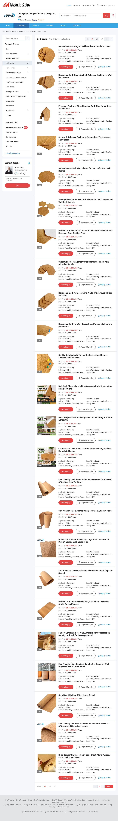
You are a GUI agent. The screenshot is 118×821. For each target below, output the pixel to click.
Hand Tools (10, 110)
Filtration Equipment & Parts (16, 77)
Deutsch (61, 805)
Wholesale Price (69, 800)
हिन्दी (96, 805)
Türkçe (110, 805)
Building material (12, 54)
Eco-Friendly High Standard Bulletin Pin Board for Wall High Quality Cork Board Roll (83, 665)
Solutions (49, 25)
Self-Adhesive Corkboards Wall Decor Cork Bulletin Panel (85, 511)
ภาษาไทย (103, 805)
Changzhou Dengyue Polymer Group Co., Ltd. (37, 15)
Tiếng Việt (52, 807)
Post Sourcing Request (113, 15)
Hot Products (9, 800)
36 (50, 786)
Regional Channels (93, 800)
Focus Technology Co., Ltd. (43, 812)
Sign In (69, 5)
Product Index (106, 800)
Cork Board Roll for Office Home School (76, 695)
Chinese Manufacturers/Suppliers (38, 800)
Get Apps (102, 5)
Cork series (10, 63)
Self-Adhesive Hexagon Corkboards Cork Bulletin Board (84, 46)
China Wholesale (56, 800)
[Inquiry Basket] (94, 5)
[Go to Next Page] (111, 39)
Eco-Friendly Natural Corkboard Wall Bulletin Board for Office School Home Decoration (83, 724)
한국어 (84, 805)
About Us (36, 25)
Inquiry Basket (105, 67)
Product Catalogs (13, 153)
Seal (7, 49)
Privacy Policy (93, 812)
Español (18, 805)
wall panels (10, 106)
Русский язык (45, 805)
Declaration (82, 812)
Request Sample (87, 67)
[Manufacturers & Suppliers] (17, 4)
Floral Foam (10, 87)
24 (45, 786)
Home (8, 25)
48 (55, 786)
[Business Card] (29, 163)
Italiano (54, 805)
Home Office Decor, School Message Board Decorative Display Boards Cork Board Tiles (83, 540)
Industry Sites (81, 800)
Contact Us (77, 25)
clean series (10, 101)
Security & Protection (13, 72)
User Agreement (72, 812)
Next (108, 786)
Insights (63, 802)
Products (22, 25)
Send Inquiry (65, 67)
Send (17, 185)
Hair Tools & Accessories (14, 82)
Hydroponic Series (12, 91)
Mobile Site (55, 802)
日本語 (91, 805)
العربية (78, 805)
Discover (63, 25)
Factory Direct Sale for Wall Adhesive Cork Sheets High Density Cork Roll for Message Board (84, 634)
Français (35, 805)
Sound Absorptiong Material (16, 96)
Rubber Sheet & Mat (13, 58)
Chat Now (21, 173)
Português (27, 805)
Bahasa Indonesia (63, 807)
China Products (21, 800)
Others (8, 115)
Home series (10, 68)
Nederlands (69, 805)
